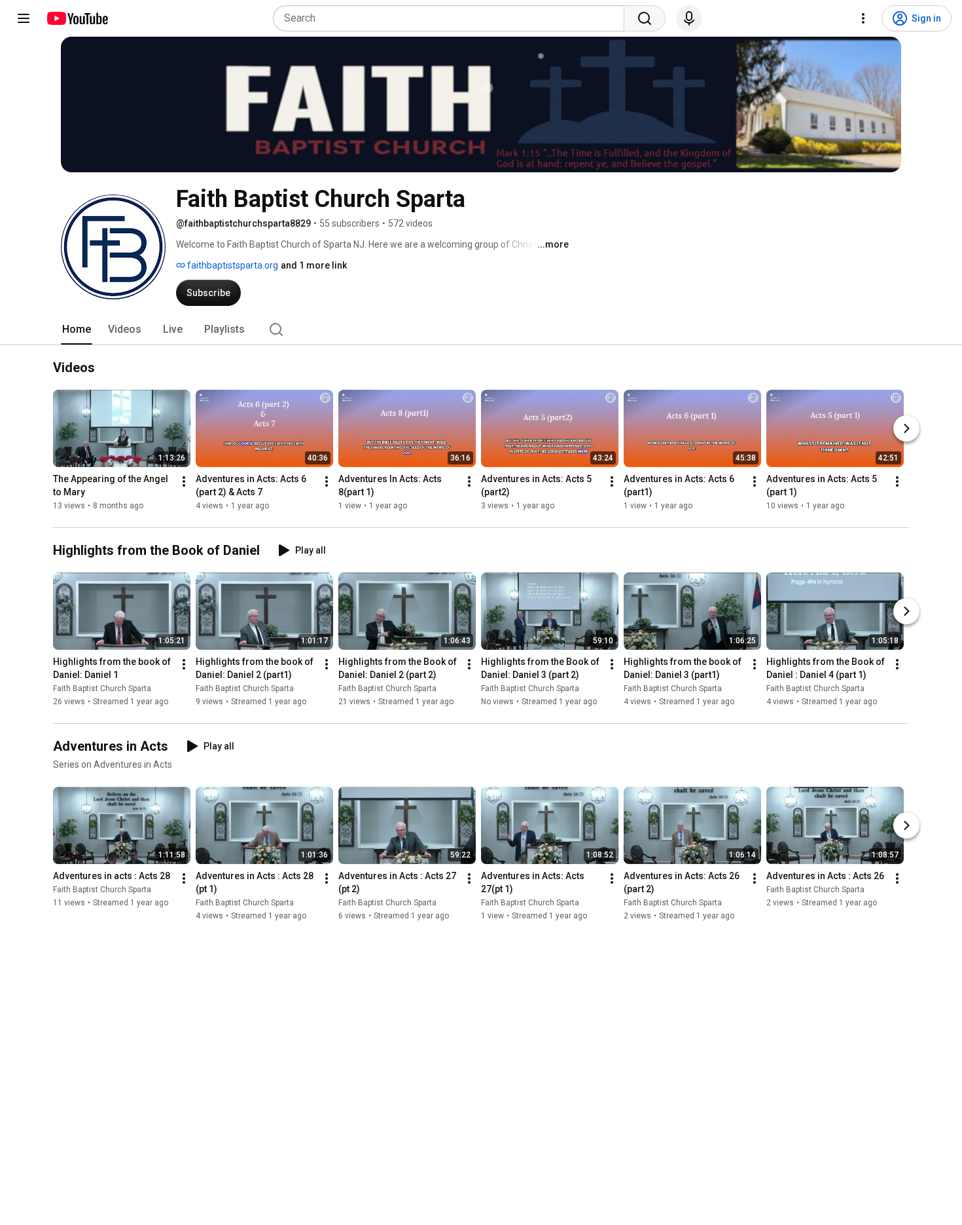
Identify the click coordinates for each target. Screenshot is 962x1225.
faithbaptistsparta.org (231, 265)
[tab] (76, 329)
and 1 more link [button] (314, 265)
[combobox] (452, 18)
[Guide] (23, 18)
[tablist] (481, 329)
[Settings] (863, 18)
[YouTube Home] (77, 18)
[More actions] (184, 481)
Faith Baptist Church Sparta (102, 688)
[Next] (906, 428)
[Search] (645, 18)
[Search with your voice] (689, 18)
